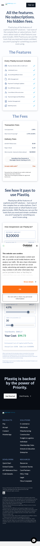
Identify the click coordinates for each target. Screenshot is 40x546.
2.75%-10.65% (31, 134)
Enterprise (24, 452)
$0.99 (33, 143)
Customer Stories (26, 467)
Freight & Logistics (27, 438)
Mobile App (7, 434)
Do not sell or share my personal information (20, 298)
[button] (31, 5)
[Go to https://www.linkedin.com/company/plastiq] (4, 493)
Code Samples (8, 474)
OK (20, 289)
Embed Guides (8, 467)
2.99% (33, 129)
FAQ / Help (24, 474)
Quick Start (7, 463)
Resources (24, 463)
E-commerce (24, 424)
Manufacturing (25, 431)
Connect (6, 431)
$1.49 (33, 148)
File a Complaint (26, 481)
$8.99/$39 (32, 152)
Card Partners (25, 470)
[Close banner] (37, 246)
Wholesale (24, 427)
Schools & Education (27, 449)
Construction (25, 434)
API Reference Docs (10, 470)
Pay (4, 424)
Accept (5, 427)
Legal (22, 477)
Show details (28, 282)
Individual (23, 441)
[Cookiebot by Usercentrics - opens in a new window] (24, 245)
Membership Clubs (27, 445)
